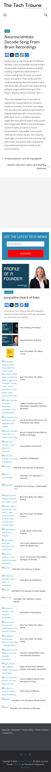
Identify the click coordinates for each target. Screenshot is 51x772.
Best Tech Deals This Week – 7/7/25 (32, 378)
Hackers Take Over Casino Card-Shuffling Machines (26, 167)
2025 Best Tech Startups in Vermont (31, 476)
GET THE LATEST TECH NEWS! (25, 237)
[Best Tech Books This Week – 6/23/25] (10, 498)
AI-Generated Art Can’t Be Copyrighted (23, 158)
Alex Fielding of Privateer (30, 327)
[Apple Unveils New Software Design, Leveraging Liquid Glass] (10, 668)
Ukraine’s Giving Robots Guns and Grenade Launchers (32, 654)
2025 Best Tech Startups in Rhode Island (28, 700)
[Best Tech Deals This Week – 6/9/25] (10, 640)
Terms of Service (42, 730)
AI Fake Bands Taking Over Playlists (31, 532)
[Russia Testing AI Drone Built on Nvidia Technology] (10, 434)
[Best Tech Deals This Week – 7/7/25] (10, 378)
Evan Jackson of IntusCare (30, 446)
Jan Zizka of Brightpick (29, 458)
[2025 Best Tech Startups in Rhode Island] (6, 701)
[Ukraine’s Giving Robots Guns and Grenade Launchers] (10, 654)
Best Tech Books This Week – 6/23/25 (32, 498)
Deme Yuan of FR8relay (29, 691)
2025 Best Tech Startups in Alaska (26, 569)
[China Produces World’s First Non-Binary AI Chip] (10, 680)
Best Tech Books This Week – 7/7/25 (32, 352)
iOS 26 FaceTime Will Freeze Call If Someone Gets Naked (33, 421)
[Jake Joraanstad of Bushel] (10, 340)
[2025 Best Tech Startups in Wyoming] (6, 468)
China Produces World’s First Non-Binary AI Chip (32, 680)
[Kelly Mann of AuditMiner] (10, 580)
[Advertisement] (25, 203)
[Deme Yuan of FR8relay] (10, 691)
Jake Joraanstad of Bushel (30, 340)
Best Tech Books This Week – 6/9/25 (32, 626)
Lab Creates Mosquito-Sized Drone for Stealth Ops (31, 544)
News (7, 31)
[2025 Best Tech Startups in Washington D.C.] (7, 488)
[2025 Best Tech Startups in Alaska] (6, 569)
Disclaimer (16, 730)
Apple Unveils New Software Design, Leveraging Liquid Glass (33, 667)
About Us (6, 730)
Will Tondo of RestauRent (30, 612)
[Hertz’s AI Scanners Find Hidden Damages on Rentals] (10, 558)
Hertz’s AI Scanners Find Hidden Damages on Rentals (33, 558)
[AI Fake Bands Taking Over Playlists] (10, 532)
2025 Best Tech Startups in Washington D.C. (30, 487)
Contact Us (7, 733)
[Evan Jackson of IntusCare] (10, 446)
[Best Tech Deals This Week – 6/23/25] (10, 515)
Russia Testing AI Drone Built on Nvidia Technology (33, 433)
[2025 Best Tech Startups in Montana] (5, 709)
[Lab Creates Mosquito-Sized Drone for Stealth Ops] (10, 545)
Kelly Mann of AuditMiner (30, 580)
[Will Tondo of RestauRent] (10, 613)
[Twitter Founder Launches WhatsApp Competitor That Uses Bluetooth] (10, 406)
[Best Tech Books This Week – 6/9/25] (10, 627)
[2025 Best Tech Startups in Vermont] (10, 477)
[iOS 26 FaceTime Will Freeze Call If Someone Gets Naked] (10, 422)
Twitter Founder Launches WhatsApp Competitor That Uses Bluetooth (33, 406)
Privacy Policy (27, 730)
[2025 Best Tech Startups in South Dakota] (7, 600)
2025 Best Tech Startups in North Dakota (28, 591)
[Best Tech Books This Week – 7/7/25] (10, 353)
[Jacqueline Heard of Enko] (25, 276)
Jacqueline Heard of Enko (22, 297)
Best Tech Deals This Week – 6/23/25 (32, 515)
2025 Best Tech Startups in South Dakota (27, 600)
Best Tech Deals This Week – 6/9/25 (32, 640)
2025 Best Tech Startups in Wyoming (28, 467)
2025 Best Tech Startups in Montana (25, 708)
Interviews (8, 292)
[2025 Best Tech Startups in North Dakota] (6, 591)
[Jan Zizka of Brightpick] (10, 459)
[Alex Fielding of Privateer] (10, 328)
